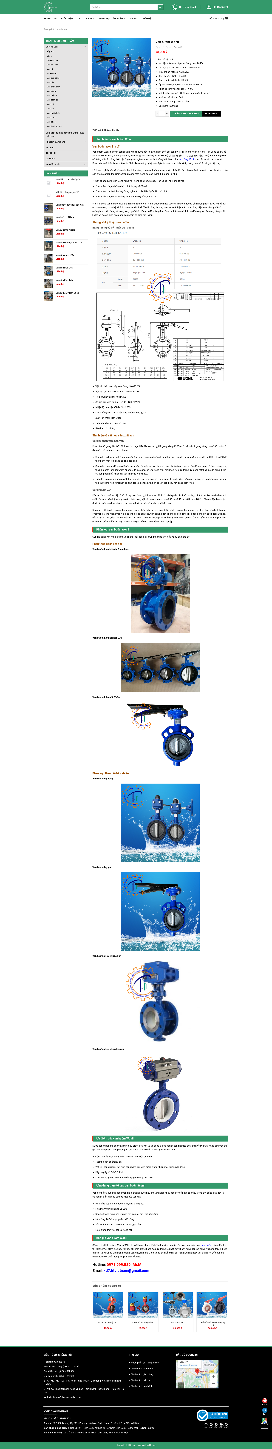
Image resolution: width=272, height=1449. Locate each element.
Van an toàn (52, 64)
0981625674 (220, 7)
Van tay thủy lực (54, 126)
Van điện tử (52, 95)
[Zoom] (96, 93)
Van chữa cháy (53, 86)
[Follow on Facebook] (206, 1425)
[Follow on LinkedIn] (221, 1425)
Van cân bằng (53, 78)
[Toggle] (85, 46)
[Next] (228, 1313)
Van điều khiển (53, 164)
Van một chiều (53, 113)
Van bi (50, 69)
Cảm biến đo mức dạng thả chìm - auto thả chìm (65, 134)
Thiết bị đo (51, 153)
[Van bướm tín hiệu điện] (143, 1305)
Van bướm (51, 158)
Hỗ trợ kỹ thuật (187, 7)
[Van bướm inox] (177, 1305)
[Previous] (92, 1313)
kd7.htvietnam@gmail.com (126, 1270)
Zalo (264, 1414)
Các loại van (84, 18)
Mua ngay (211, 113)
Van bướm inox (178, 1322)
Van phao (51, 121)
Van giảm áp (52, 99)
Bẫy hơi (50, 51)
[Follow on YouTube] (226, 1425)
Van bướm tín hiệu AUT (108, 1322)
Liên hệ (147, 18)
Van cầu (50, 82)
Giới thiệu (67, 18)
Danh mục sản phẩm (111, 18)
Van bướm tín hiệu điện (142, 1322)
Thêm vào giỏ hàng (186, 113)
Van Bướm (62, 29)
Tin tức (134, 18)
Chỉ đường (264, 1424)
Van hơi (50, 104)
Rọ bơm (50, 147)
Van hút (50, 108)
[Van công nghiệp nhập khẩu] (64, 7)
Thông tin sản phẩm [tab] (105, 130)
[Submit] (160, 7)
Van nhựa (51, 117)
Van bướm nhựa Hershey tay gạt (212, 1323)
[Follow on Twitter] (211, 1425)
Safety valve (52, 60)
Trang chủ (50, 18)
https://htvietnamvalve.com (67, 1397)
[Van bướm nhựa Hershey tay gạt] (212, 1305)
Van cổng (51, 91)
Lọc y (49, 56)
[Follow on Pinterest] (216, 1425)
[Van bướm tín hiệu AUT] (108, 1305)
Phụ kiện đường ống (55, 142)
